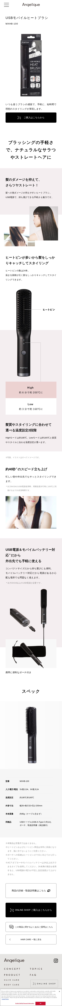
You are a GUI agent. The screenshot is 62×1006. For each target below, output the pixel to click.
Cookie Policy (5, 999)
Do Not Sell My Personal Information (24, 1003)
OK (40, 1003)
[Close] (59, 991)
